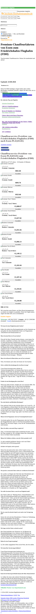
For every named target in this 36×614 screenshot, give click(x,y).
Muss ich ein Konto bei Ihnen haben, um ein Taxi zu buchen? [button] (15, 358)
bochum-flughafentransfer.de (18, 13)
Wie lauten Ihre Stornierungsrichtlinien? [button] (11, 548)
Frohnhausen (5, 147)
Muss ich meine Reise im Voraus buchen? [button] (11, 336)
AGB (15, 595)
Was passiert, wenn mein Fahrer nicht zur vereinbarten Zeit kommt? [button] (17, 470)
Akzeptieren (4, 611)
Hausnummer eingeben (23, 11)
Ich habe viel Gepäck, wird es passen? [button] (10, 446)
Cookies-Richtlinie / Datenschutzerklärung (19, 611)
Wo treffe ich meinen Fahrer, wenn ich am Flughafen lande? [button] (15, 491)
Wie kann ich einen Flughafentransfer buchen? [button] (12, 326)
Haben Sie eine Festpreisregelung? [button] (9, 541)
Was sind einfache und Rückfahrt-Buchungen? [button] (12, 402)
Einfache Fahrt (7, 34)
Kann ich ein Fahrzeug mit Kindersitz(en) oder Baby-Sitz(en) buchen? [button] (18, 573)
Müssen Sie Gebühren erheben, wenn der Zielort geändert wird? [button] (16, 438)
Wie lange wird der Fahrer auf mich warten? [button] (12, 528)
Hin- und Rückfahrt (19, 34)
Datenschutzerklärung (7, 595)
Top (19, 595)
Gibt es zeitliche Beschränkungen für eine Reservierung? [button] (14, 365)
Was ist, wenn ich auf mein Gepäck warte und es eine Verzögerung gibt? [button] (17, 513)
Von (18, 16)
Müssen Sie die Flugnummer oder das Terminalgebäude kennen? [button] (16, 416)
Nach (18, 18)
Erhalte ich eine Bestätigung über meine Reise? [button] (12, 381)
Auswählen (18, 173)
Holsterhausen (5, 150)
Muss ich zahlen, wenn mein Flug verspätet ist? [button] (12, 428)
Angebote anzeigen (6, 35)
